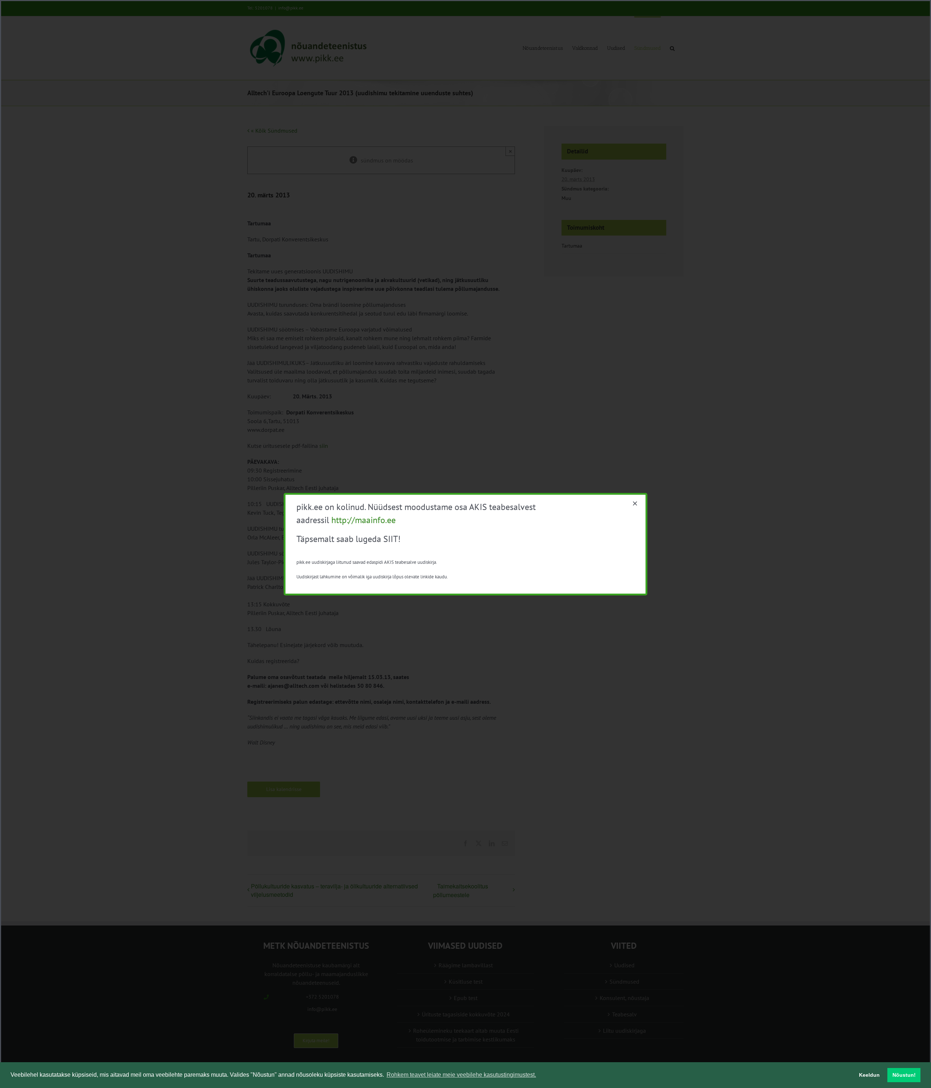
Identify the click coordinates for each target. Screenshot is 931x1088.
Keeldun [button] (869, 1075)
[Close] (635, 503)
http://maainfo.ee (363, 520)
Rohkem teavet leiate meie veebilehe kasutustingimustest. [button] (461, 1075)
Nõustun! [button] (904, 1075)
